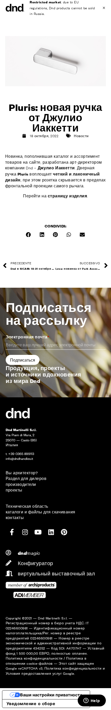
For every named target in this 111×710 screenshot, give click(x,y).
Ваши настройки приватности (51, 694)
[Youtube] (37, 532)
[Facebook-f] (12, 532)
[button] (28, 234)
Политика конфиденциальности (34, 658)
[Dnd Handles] (15, 8)
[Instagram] (25, 532)
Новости (81, 135)
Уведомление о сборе (30, 703)
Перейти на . (55, 195)
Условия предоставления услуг (34, 673)
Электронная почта (27, 336)
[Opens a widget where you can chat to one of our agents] (91, 701)
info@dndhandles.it (19, 458)
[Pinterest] (64, 532)
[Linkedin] (51, 532)
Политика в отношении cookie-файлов (46, 661)
